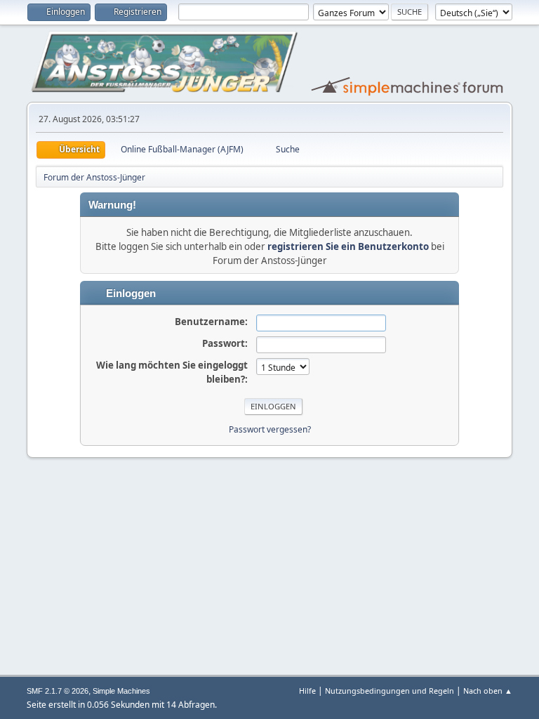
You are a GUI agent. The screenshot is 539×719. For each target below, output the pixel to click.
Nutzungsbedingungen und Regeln (389, 690)
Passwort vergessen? (270, 429)
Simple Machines (121, 691)
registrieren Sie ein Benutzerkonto (348, 246)
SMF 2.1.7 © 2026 (57, 691)
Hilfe (307, 690)
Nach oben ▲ (487, 690)
